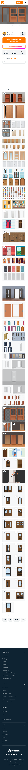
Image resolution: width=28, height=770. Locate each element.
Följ (23, 34)
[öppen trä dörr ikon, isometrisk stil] (6, 376)
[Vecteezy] (2, 2)
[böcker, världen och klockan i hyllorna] (9, 222)
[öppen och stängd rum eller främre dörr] (13, 300)
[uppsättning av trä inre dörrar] (13, 528)
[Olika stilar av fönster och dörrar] (13, 185)
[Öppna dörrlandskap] (7, 291)
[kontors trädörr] (9, 515)
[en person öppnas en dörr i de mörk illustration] (13, 587)
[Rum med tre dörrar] (13, 97)
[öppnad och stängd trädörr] (6, 123)
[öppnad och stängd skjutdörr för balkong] (21, 132)
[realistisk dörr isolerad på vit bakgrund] (8, 407)
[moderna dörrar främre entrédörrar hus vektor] (7, 253)
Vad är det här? (14, 58)
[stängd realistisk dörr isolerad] (13, 447)
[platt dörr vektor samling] (6, 212)
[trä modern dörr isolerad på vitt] (13, 111)
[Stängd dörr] (8, 279)
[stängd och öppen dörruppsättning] (13, 151)
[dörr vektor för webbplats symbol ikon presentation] (8, 562)
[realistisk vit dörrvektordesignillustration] (9, 132)
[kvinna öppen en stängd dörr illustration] (10, 551)
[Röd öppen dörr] (8, 242)
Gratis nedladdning (14, 40)
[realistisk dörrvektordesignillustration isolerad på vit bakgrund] (13, 167)
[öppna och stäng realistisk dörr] (7, 460)
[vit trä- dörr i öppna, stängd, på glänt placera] (13, 231)
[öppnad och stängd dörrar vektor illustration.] (13, 350)
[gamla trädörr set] (13, 266)
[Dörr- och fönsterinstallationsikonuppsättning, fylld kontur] (13, 201)
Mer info (6, 61)
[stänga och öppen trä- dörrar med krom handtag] (9, 141)
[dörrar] (13, 312)
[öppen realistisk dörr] (9, 434)
